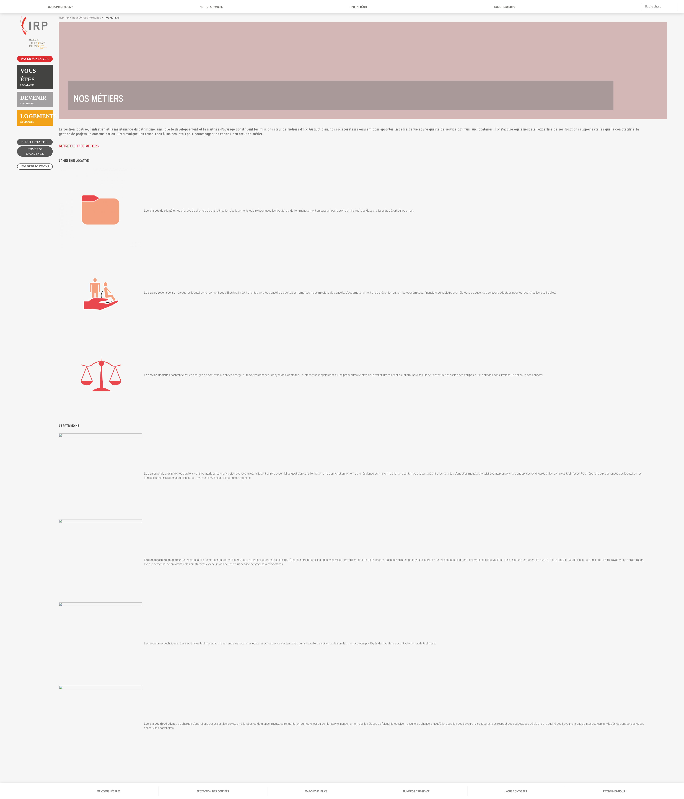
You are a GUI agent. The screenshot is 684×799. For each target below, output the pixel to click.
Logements (36, 118)
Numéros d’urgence (35, 151)
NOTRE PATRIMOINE (211, 6)
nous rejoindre (504, 6)
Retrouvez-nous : (615, 791)
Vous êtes (28, 77)
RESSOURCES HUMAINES (86, 17)
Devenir (33, 99)
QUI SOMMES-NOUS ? (60, 6)
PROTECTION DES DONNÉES (212, 791)
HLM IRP (64, 17)
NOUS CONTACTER (35, 142)
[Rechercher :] (660, 6)
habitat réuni (358, 6)
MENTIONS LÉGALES (108, 791)
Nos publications (35, 166)
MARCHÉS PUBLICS (316, 791)
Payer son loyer (35, 58)
